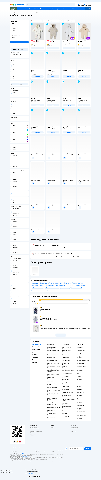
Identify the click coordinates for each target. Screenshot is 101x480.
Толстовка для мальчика (51, 416)
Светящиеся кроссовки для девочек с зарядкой (68, 400)
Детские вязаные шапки (81, 411)
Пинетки (49, 384)
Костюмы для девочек (66, 386)
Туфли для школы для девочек (52, 361)
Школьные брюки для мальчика (53, 350)
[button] (88, 8)
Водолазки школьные (51, 378)
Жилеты (13, 37)
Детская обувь (79, 357)
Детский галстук (80, 409)
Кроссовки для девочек (66, 398)
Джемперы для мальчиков (66, 350)
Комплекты (14, 39)
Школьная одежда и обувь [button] (37, 344)
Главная (11, 12)
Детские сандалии (80, 370)
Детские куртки (65, 410)
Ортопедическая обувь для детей (83, 360)
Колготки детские (80, 385)
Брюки (13, 30)
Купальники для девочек (81, 383)
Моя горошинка (50, 400)
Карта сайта (32, 435)
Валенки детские (80, 369)
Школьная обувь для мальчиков (53, 363)
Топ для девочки (80, 396)
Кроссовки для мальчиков (66, 395)
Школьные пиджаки (51, 380)
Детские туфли (64, 404)
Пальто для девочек (65, 376)
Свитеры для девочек (66, 369)
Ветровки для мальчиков (51, 408)
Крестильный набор (51, 394)
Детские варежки (80, 401)
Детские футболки (65, 413)
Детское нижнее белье (81, 393)
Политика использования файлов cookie (37, 432)
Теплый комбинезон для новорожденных (51, 396)
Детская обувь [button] (35, 357)
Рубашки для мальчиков (51, 417)
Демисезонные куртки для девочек (68, 370)
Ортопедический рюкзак (81, 398)
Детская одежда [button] (35, 356)
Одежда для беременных (66, 406)
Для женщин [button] (34, 354)
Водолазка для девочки (66, 393)
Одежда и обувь (17, 12)
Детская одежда (50, 381)
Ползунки (64, 412)
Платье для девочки (65, 356)
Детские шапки (79, 402)
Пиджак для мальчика (80, 351)
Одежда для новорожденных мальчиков (52, 399)
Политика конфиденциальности (36, 431)
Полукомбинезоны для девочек (67, 392)
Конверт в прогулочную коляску (53, 393)
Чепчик (78, 399)
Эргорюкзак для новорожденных (53, 391)
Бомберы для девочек (66, 385)
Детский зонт (79, 418)
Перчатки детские (80, 406)
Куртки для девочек (65, 390)
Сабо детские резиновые (81, 377)
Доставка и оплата (33, 427)
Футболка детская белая (81, 350)
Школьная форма (50, 344)
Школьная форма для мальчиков (53, 348)
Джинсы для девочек (65, 379)
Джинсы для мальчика (66, 354)
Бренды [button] (33, 359)
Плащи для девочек (65, 416)
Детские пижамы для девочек (67, 367)
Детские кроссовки (80, 363)
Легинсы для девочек (66, 364)
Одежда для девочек (65, 363)
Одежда (24, 12)
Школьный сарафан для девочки (53, 372)
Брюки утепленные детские (82, 356)
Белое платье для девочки (66, 380)
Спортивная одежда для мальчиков (53, 407)
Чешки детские (79, 361)
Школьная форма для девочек (52, 345)
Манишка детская (80, 414)
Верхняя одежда (31, 12)
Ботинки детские (80, 376)
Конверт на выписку (51, 383)
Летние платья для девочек (67, 383)
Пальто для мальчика (65, 344)
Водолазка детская (80, 345)
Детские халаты (79, 390)
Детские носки (79, 386)
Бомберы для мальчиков (66, 347)
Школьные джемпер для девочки (53, 369)
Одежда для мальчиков (66, 351)
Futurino (78, 380)
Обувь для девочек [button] (36, 352)
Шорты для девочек (65, 377)
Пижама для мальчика (66, 345)
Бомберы (14, 28)
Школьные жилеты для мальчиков (53, 364)
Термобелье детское (80, 348)
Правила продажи (33, 430)
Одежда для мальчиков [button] (36, 347)
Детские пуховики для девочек (67, 372)
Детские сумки (79, 408)
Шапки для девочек (80, 405)
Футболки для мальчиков (51, 413)
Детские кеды (79, 379)
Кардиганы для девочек (66, 360)
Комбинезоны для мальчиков (52, 411)
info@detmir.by (23, 453)
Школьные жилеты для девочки (53, 374)
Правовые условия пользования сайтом (28, 447)
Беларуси (17, 449)
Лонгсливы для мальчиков (66, 353)
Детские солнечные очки (81, 412)
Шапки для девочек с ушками (82, 415)
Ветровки (14, 32)
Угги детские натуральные (81, 367)
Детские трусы (79, 395)
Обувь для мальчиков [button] (36, 351)
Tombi (78, 373)
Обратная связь (33, 434)
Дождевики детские (80, 347)
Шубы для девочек (65, 366)
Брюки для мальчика (51, 410)
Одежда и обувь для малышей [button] (38, 346)
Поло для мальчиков (51, 419)
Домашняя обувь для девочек (67, 401)
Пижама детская (79, 389)
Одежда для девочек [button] (36, 349)
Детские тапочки (80, 364)
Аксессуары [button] (34, 362)
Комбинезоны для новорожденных (53, 390)
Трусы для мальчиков (80, 392)
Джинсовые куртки (16, 35)
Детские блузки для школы (52, 351)
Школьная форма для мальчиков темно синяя (53, 371)
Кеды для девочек (65, 403)
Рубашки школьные (50, 377)
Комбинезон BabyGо (45, 309)
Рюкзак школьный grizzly (51, 347)
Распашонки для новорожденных (53, 388)
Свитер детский (79, 354)
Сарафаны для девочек (51, 357)
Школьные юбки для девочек (52, 353)
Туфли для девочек (65, 396)
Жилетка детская (80, 344)
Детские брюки (79, 353)
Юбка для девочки (65, 357)
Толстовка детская (65, 417)
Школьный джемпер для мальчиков (53, 375)
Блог (72, 430)
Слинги (63, 407)
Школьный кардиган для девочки (53, 367)
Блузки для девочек (65, 389)
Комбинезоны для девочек (67, 373)
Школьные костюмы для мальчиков (53, 366)
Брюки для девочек (65, 382)
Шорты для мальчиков (66, 348)
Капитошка (79, 382)
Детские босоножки (80, 372)
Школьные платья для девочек (52, 354)
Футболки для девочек (66, 361)
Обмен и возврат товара (34, 428)
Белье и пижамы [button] (35, 360)
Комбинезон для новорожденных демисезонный (53, 403)
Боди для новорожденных (52, 387)
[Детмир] (17, 5)
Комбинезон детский (66, 409)
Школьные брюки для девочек (52, 360)
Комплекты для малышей (51, 404)
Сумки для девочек (80, 417)
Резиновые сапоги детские (81, 366)
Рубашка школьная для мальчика (53, 356)
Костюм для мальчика (51, 414)
